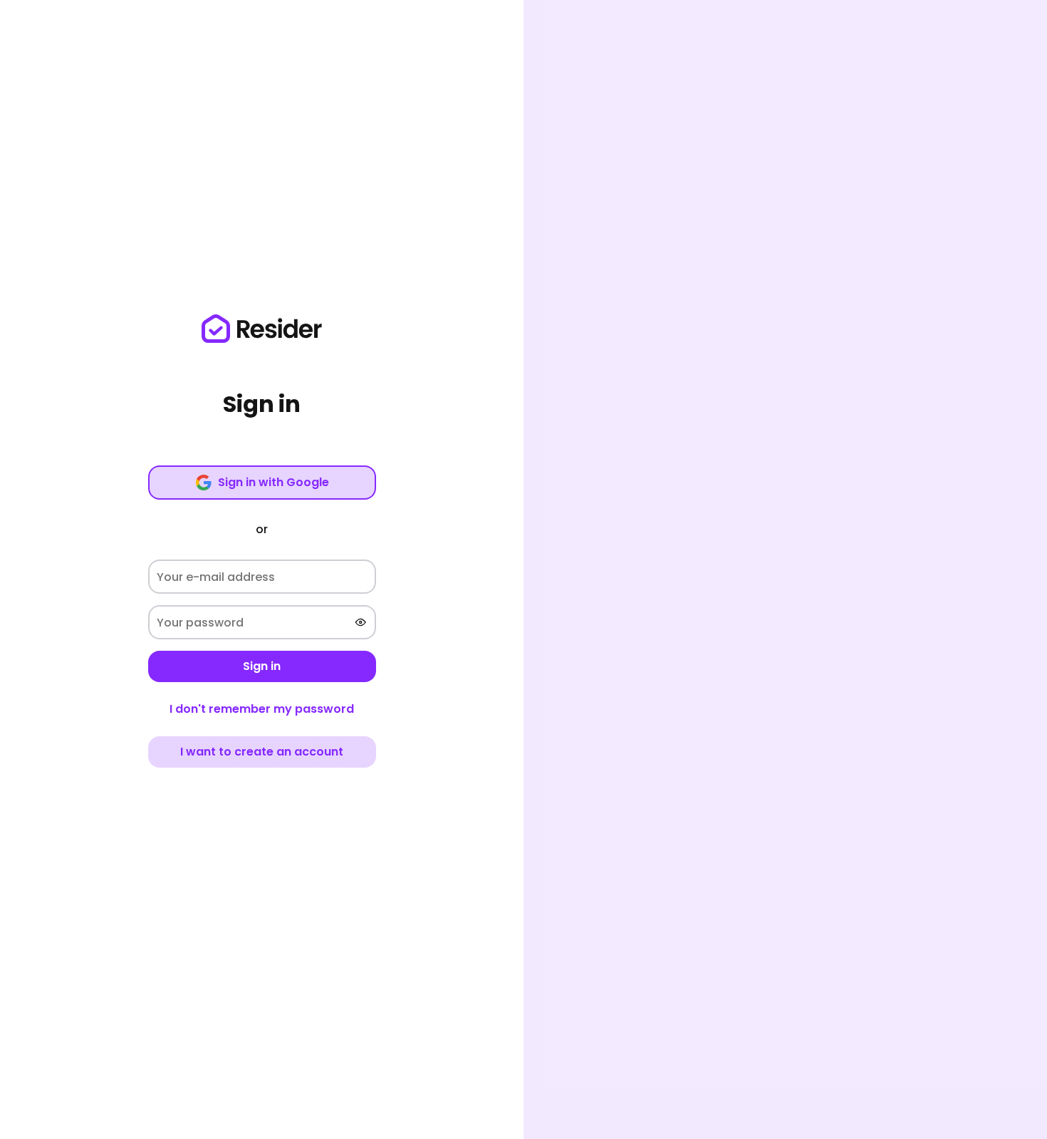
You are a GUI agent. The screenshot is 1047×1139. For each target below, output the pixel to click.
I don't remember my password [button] (262, 709)
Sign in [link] (262, 666)
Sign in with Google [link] (273, 482)
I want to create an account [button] (261, 751)
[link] (262, 328)
